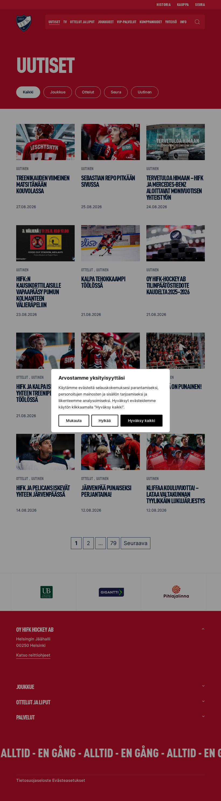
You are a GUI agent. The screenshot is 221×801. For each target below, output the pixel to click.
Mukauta (74, 420)
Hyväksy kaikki (141, 420)
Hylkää (105, 420)
